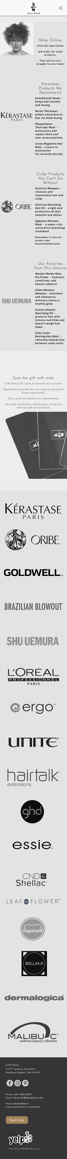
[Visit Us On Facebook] (10, 1086)
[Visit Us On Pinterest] (25, 1086)
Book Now (20, 1103)
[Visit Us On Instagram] (17, 1086)
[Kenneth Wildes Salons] (33, 8)
